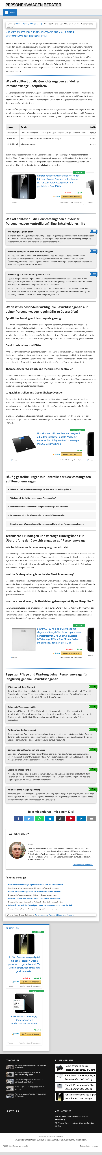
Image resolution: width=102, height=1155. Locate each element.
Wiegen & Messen (30, 1139)
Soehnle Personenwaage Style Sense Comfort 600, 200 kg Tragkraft (75, 1089)
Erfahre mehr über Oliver (83, 864)
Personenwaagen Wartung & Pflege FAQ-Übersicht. (54, 915)
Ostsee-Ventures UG (20, 1146)
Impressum (95, 1146)
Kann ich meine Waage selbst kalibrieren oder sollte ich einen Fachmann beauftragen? (47, 523)
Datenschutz (85, 1146)
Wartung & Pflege (29, 23)
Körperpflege (20, 1139)
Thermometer (41, 1139)
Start (18, 23)
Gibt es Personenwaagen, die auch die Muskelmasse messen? (34, 891)
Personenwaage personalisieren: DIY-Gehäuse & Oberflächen (29, 1080)
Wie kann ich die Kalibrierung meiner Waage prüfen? (33, 497)
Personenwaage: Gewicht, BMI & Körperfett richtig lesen (28, 1073)
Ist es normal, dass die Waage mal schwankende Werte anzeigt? (38, 515)
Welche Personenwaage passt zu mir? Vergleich (29, 1087)
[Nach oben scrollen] (97, 1149)
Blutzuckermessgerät (68, 1139)
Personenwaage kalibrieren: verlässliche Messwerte (30, 1066)
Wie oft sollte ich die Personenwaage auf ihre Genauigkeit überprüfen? (40, 489)
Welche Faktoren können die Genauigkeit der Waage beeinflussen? (39, 506)
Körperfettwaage (81, 1139)
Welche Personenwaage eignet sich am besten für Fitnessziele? (35, 884)
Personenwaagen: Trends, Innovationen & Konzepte (30, 1095)
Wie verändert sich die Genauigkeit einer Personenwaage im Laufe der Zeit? (40, 905)
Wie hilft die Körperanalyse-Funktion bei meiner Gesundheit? (34, 898)
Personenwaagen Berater (33, 4)
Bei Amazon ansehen (71, 196)
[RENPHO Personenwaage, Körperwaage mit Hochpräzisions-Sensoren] (24, 1013)
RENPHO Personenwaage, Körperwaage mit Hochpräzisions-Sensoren (24, 1020)
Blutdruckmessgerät (53, 1139)
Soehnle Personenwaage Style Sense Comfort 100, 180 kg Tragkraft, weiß (75, 1079)
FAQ (40, 23)
